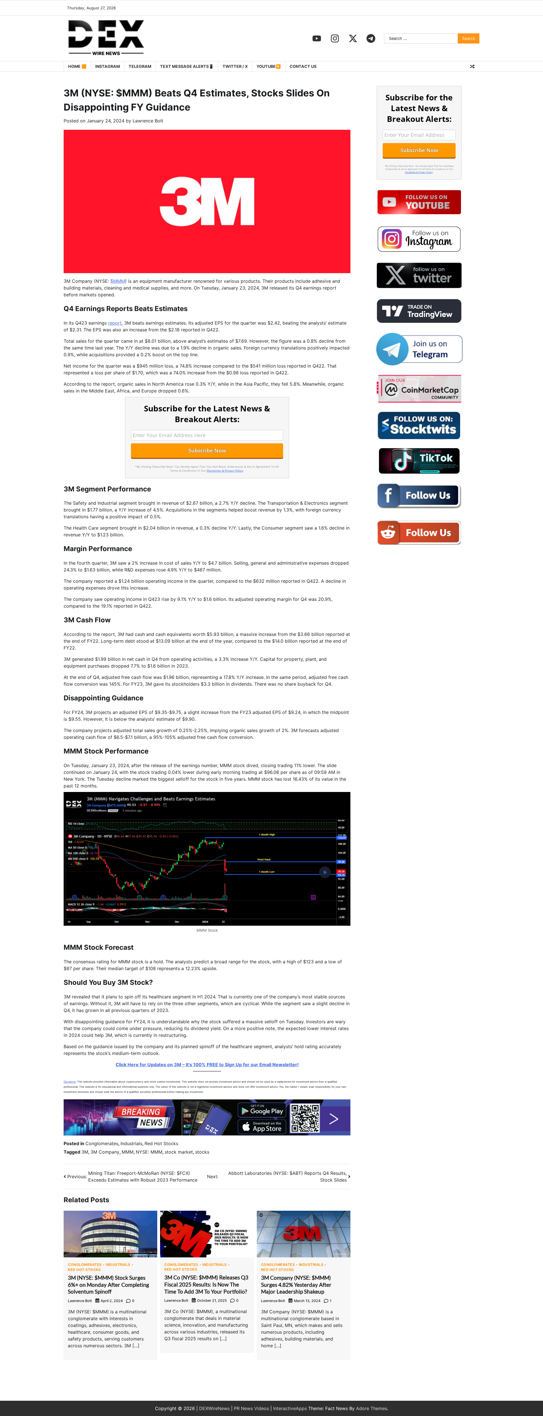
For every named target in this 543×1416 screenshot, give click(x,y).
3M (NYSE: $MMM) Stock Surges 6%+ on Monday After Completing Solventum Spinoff (108, 1284)
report (115, 323)
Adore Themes (371, 1408)
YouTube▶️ (269, 66)
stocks (202, 1152)
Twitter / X (235, 66)
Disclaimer (70, 1081)
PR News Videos (251, 1408)
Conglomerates (101, 1143)
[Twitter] (352, 38)
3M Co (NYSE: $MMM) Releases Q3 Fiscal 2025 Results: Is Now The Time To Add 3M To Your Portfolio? (206, 1284)
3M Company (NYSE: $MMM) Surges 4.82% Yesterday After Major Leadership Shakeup (296, 1284)
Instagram (107, 66)
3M (84, 1152)
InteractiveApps (290, 1408)
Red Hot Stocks (161, 1143)
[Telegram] (371, 38)
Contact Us (303, 66)
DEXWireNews (214, 1408)
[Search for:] (421, 38)
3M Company (104, 1152)
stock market (179, 1152)
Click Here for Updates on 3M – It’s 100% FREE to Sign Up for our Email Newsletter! (207, 1064)
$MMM (117, 281)
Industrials (131, 1143)
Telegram (140, 66)
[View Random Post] (472, 66)
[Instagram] (334, 38)
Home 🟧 (77, 66)
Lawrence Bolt (148, 121)
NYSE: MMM (149, 1152)
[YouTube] (316, 38)
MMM (127, 1152)
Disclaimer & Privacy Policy (225, 470)
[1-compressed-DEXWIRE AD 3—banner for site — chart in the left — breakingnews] (207, 1134)
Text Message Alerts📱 (187, 66)
